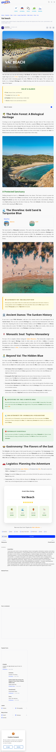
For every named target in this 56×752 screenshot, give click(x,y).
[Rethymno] (46, 599)
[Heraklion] (28, 599)
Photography (20, 708)
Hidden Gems (12, 686)
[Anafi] (32, 225)
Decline (18, 747)
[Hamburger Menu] (54, 2)
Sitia (19, 95)
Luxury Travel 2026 (25, 531)
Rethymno (41, 600)
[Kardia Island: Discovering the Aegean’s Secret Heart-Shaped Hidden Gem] (5, 683)
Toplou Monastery (31, 339)
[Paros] (5, 700)
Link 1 (40, 732)
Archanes (11, 672)
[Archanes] (5, 676)
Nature (4, 708)
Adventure (5, 669)
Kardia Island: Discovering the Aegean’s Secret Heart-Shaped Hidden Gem (16, 681)
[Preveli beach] (5, 693)
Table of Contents (8, 107)
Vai (46, 531)
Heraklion (23, 600)
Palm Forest (34, 531)
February (19, 715)
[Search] (51, 2)
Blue (11, 531)
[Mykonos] (6, 225)
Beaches (5, 531)
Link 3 (40, 735)
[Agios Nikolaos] (10, 599)
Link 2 (40, 733)
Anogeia (5, 664)
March (4, 715)
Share (32, 536)
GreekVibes (10, 549)
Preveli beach (51, 542)
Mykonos (12, 221)
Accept (8, 747)
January (4, 717)
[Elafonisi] (46, 583)
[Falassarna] (10, 583)
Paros (10, 696)
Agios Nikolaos (24, 469)
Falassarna (4, 542)
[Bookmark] (53, 28)
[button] (4, 536)
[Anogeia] (14, 662)
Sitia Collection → (36, 527)
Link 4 (40, 737)
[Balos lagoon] (28, 583)
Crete (16, 76)
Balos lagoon (23, 585)
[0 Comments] (47, 27)
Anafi (37, 221)
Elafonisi (41, 585)
